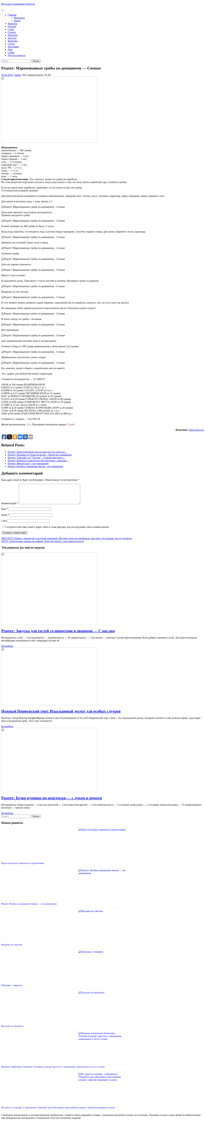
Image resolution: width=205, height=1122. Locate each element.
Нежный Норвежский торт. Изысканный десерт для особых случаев (61, 711)
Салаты (12, 32)
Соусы (11, 43)
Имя (4, 509)
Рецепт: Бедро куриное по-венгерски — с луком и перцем (51, 798)
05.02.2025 (7, 75)
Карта (17, 20)
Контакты (19, 17)
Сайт (4, 520)
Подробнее (7, 646)
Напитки (12, 35)
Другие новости (16, 55)
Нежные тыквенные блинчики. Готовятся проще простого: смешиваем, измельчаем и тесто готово (53, 1066)
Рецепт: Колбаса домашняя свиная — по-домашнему (29, 904)
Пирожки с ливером (11, 985)
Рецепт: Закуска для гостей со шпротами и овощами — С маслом (58, 631)
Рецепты (12, 23)
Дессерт (12, 26)
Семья (11, 52)
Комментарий (9, 503)
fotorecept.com (196, 430)
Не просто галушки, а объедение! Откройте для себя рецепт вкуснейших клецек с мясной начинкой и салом (58, 1107)
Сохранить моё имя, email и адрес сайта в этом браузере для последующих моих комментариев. (57, 527)
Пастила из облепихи (12, 1026)
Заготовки (13, 46)
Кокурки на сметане (11, 944)
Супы (11, 29)
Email (5, 515)
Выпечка (12, 41)
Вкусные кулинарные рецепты (18, 4)
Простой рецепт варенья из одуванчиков (22, 863)
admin (18, 75)
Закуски (12, 38)
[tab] (2, 10)
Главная (12, 14)
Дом (10, 49)
